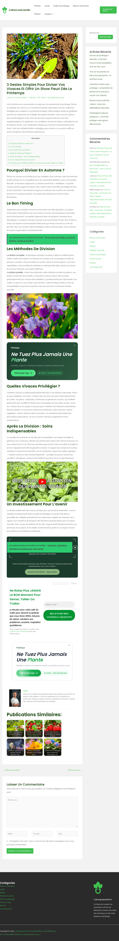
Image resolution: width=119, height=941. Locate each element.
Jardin (47, 6)
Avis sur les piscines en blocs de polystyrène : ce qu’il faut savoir (100, 75)
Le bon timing (14, 147)
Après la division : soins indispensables (24, 156)
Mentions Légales (22, 934)
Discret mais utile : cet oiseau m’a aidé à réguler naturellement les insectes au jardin (101, 196)
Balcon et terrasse (81, 6)
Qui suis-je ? (36, 934)
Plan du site (43, 931)
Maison (37, 14)
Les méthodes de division (19, 150)
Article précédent (11, 770)
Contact (34, 931)
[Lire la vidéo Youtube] (42, 482)
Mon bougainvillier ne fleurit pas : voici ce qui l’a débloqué (100, 168)
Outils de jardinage (61, 6)
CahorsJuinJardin (19, 10)
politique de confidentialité (19, 631)
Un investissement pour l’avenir (21, 160)
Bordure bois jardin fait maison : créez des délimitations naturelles (99, 104)
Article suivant (75, 770)
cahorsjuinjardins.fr (22, 931)
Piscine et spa (95, 259)
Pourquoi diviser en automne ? (21, 143)
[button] (53, 14)
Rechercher (94, 33)
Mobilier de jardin (97, 250)
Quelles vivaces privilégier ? (20, 153)
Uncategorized (96, 267)
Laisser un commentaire (17, 97)
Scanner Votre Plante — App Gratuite (42, 572)
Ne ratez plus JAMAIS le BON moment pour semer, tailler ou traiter (35, 163)
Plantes (37, 6)
